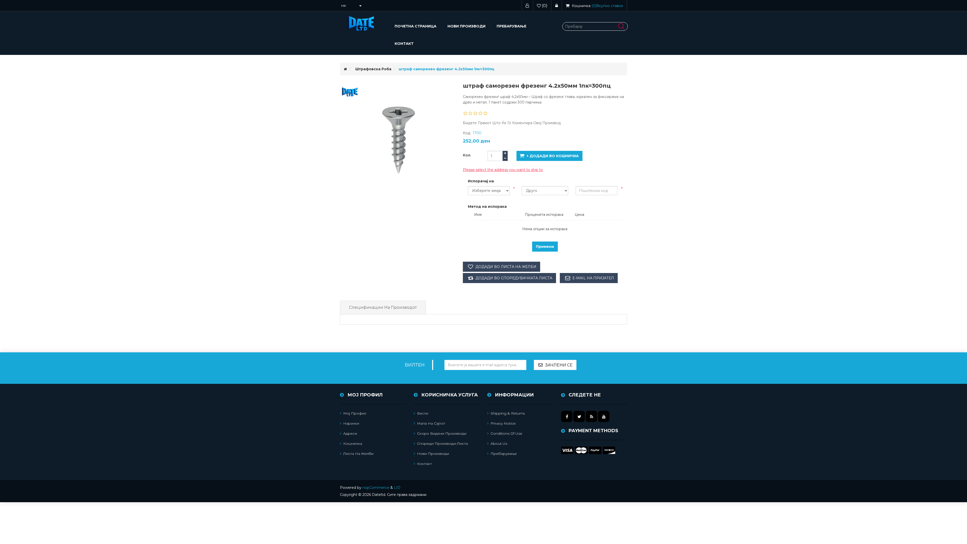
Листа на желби (358, 453)
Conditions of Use (506, 433)
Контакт (404, 43)
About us (499, 443)
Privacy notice (503, 423)
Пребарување (511, 26)
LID (397, 487)
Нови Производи (466, 26)
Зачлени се (559, 365)
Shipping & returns (508, 413)
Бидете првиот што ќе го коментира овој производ (512, 123)
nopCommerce (375, 487)
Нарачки (351, 423)
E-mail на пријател (593, 278)
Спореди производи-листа (442, 443)
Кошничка (352, 443)
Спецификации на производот (383, 307)
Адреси (350, 433)
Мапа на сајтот (431, 423)
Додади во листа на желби (505, 266)
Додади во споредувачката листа (513, 278)
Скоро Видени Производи (441, 433)
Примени (545, 246)
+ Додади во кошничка (553, 156)
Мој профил (354, 413)
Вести (422, 413)
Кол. (467, 155)
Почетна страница (415, 26)
